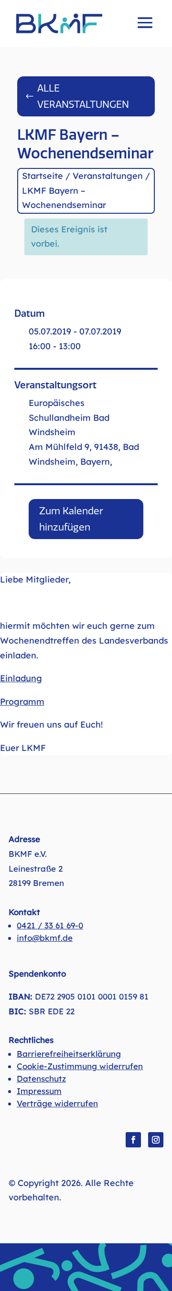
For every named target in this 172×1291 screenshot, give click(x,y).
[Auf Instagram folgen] (155, 1139)
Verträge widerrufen (57, 1103)
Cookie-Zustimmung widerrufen (80, 1066)
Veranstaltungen (108, 175)
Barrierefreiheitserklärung (69, 1054)
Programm (22, 701)
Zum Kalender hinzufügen (71, 519)
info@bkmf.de (45, 938)
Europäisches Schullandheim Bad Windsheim (69, 417)
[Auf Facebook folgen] (133, 1139)
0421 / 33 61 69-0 (50, 925)
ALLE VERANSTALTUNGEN (83, 96)
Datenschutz (41, 1078)
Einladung (21, 678)
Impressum (39, 1091)
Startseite (42, 175)
